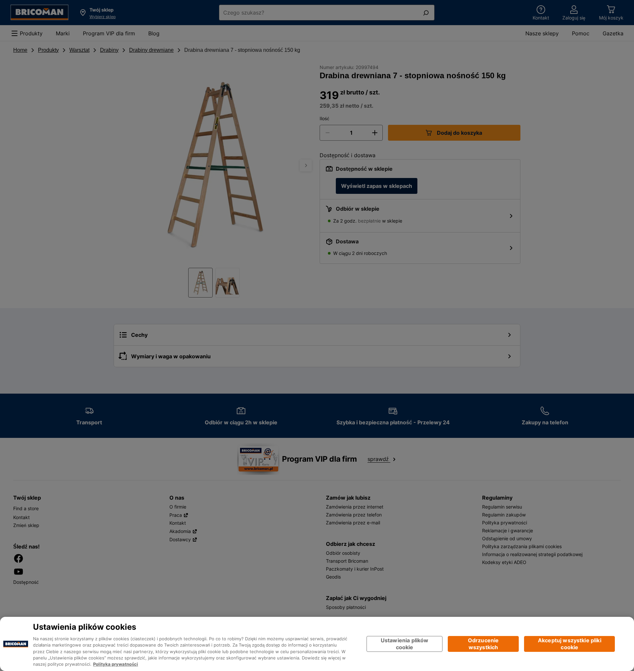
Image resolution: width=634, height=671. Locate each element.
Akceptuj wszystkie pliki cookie (569, 644)
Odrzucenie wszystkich (483, 644)
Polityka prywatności (115, 664)
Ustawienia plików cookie (405, 644)
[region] (317, 644)
